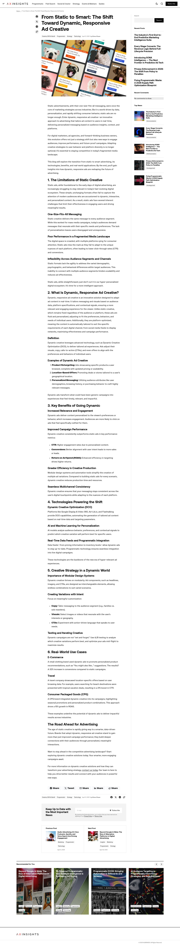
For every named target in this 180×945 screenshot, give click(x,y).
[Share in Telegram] (36, 26)
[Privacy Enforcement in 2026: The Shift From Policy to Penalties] (139, 165)
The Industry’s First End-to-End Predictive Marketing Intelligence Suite (148, 37)
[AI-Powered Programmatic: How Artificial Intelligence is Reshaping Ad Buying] (71, 891)
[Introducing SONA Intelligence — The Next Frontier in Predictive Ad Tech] (139, 149)
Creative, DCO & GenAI (48, 36)
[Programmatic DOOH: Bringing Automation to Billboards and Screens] (108, 891)
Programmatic (61, 36)
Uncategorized (151, 168)
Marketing (61, 842)
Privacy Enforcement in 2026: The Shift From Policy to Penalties (148, 71)
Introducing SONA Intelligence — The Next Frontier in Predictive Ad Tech (148, 60)
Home (18, 11)
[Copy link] (36, 31)
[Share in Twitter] (36, 21)
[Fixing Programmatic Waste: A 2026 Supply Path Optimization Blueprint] (139, 180)
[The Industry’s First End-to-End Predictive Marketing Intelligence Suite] (139, 116)
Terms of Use (98, 816)
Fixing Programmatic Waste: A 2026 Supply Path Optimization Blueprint (148, 83)
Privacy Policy (88, 816)
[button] (3, 4)
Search (136, 16)
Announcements (151, 121)
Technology (77, 36)
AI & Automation (151, 154)
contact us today (90, 770)
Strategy (69, 36)
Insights (102, 842)
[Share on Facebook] (36, 16)
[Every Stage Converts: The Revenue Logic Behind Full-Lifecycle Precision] (139, 132)
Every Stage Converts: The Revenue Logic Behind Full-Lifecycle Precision (147, 49)
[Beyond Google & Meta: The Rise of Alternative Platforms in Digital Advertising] (105, 839)
